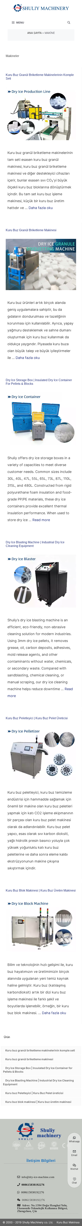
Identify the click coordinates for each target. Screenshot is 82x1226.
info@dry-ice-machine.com (38, 1177)
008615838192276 (33, 1184)
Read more (41, 520)
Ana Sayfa (34, 32)
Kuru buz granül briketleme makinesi (31, 230)
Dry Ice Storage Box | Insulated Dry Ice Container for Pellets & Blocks (37, 1069)
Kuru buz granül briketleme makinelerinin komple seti (40, 1050)
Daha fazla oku (41, 208)
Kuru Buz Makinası (68, 1222)
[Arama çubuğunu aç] (68, 22)
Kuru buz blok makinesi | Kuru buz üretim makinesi (41, 890)
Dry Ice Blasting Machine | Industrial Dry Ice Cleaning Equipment (38, 1082)
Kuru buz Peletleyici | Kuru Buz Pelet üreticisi (37, 718)
